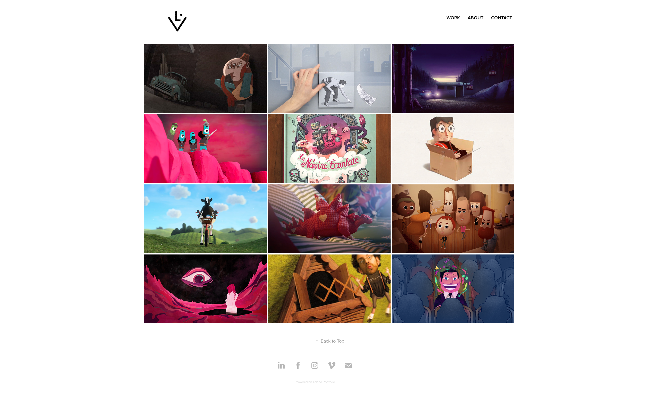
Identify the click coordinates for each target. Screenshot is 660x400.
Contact (501, 17)
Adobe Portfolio (323, 382)
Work (453, 17)
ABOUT (475, 17)
